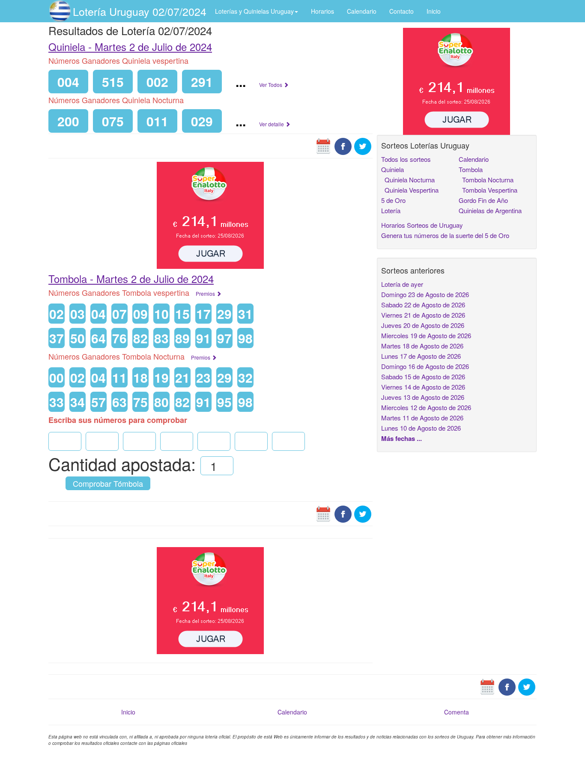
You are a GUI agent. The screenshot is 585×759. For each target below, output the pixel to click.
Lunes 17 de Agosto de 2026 (421, 355)
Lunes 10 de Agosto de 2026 (421, 427)
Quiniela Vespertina (410, 189)
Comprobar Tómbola (108, 483)
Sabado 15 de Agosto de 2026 (423, 376)
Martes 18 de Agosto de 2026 (422, 345)
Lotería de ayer (402, 284)
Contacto (401, 11)
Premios (206, 293)
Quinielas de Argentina (490, 210)
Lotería (390, 210)
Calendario (361, 11)
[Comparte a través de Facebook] (343, 145)
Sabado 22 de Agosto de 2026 (423, 304)
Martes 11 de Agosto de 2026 (422, 417)
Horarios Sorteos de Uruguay (422, 224)
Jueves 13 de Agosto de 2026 (422, 397)
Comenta (456, 712)
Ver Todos (271, 84)
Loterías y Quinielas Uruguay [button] (254, 11)
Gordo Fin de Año (483, 200)
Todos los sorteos (406, 159)
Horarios (322, 11)
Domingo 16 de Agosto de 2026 (425, 366)
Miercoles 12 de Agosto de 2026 (426, 407)
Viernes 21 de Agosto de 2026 (423, 314)
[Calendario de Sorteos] (323, 145)
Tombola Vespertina (488, 189)
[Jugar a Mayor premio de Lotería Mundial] (210, 214)
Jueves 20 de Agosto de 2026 (422, 325)
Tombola (471, 169)
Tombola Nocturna (486, 179)
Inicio (434, 11)
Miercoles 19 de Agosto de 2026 (426, 335)
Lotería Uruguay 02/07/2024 (139, 11)
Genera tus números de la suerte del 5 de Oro (445, 235)
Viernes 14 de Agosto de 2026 (423, 386)
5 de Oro (393, 200)
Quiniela (392, 169)
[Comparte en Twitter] (363, 145)
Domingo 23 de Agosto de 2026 (425, 294)
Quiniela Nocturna (408, 179)
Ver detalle (272, 124)
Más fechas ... (401, 438)
